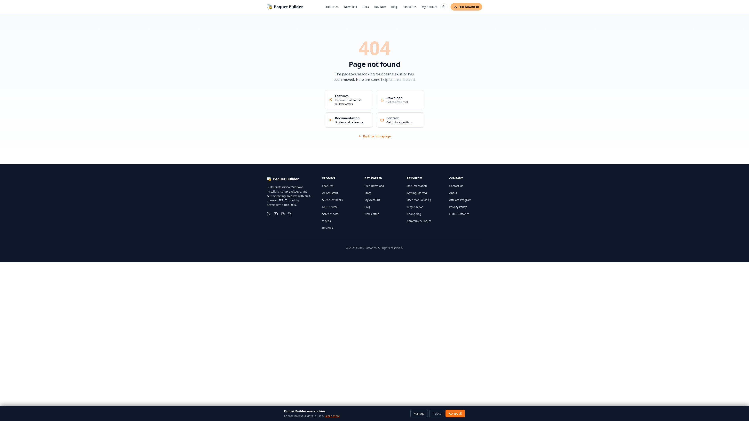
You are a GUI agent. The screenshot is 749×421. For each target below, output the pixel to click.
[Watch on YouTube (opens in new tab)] (276, 214)
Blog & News (415, 207)
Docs (366, 6)
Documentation (417, 186)
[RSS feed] (290, 214)
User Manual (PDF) (419, 200)
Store (368, 193)
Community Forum (419, 221)
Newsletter (372, 214)
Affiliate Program (460, 200)
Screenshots (330, 214)
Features (328, 186)
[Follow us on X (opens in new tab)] (269, 214)
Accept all (455, 413)
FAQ (367, 207)
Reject (437, 413)
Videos (326, 221)
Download (350, 6)
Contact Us (456, 186)
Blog (394, 6)
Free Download (469, 6)
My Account (429, 6)
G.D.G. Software (459, 214)
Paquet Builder (288, 6)
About (453, 193)
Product (330, 6)
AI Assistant (330, 193)
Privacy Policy (458, 207)
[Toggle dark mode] (443, 6)
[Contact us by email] (283, 214)
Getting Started (417, 193)
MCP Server (329, 207)
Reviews (327, 228)
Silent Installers (332, 200)
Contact (408, 6)
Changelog (414, 214)
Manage (419, 413)
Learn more (332, 415)
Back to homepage (377, 136)
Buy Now (380, 6)
